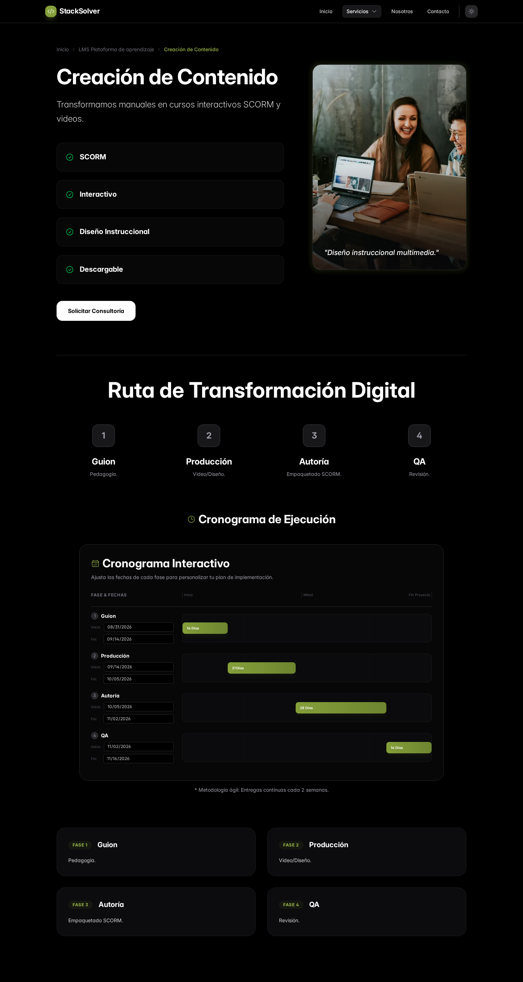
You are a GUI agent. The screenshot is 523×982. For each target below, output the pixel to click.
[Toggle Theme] (471, 11)
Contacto (438, 11)
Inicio (325, 11)
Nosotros (402, 11)
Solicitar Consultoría (96, 310)
